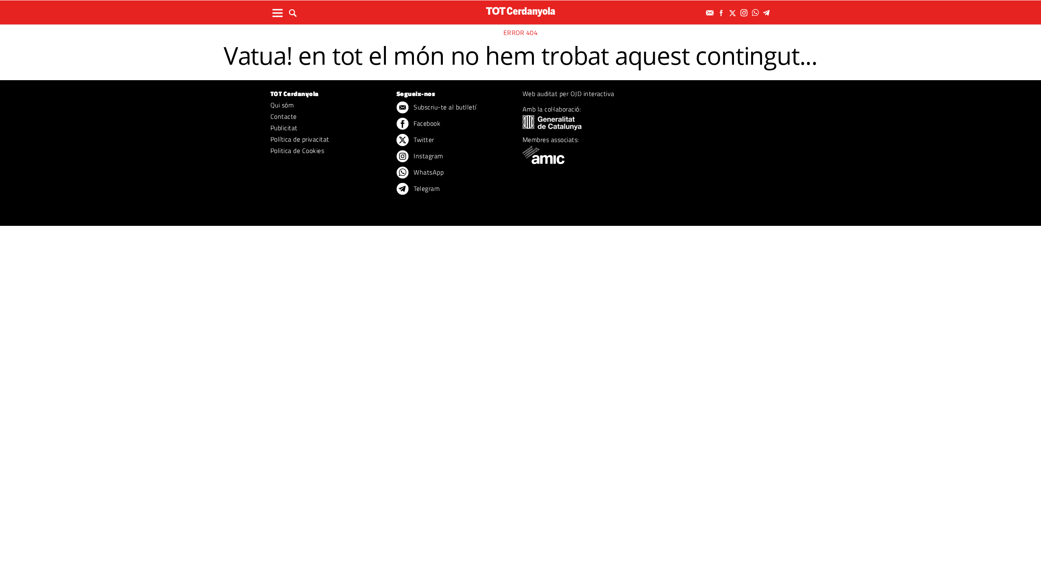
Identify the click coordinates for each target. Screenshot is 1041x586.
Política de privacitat (299, 139)
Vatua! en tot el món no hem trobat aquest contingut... (520, 55)
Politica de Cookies (297, 150)
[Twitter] (733, 12)
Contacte (283, 116)
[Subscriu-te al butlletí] (711, 12)
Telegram (426, 188)
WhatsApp (428, 172)
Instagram (427, 156)
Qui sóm (282, 105)
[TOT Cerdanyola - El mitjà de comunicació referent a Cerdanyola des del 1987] (520, 11)
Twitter (423, 139)
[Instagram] (745, 12)
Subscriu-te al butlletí (444, 107)
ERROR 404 (520, 32)
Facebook (426, 123)
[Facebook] (722, 12)
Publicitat (284, 128)
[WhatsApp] (756, 12)
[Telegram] (768, 12)
